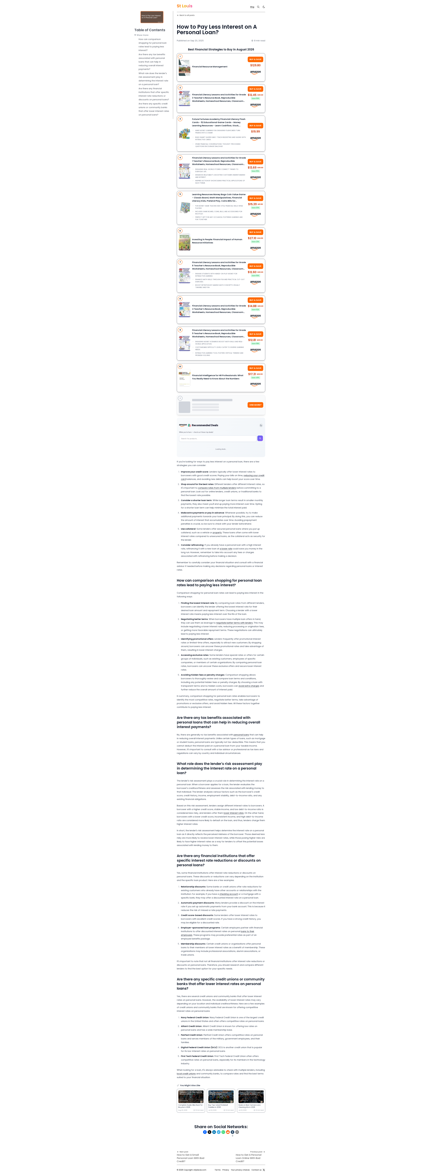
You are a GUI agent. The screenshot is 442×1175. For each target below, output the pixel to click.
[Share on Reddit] (228, 1132)
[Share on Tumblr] (232, 1132)
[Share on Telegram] (219, 1132)
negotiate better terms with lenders (234, 622)
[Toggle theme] (261, 425)
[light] (263, 7)
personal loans (241, 734)
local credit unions (186, 1073)
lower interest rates (234, 813)
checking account (229, 894)
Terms (218, 1170)
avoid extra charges (248, 685)
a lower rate (226, 548)
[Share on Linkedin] (214, 1132)
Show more (142, 35)
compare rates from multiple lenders (217, 487)
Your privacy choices (240, 1170)
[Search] (258, 7)
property (217, 532)
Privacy (225, 1170)
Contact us (257, 1170)
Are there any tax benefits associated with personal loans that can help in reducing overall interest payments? (152, 62)
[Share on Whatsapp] (223, 1132)
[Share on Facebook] (205, 1132)
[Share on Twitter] (209, 1132)
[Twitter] (263, 1170)
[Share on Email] (237, 1132)
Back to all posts (187, 15)
